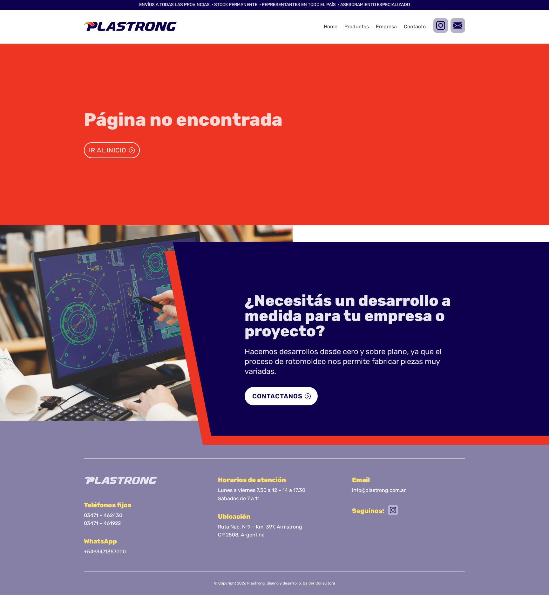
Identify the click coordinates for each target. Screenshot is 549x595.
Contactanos (277, 396)
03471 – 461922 (102, 523)
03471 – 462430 (103, 515)
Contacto (415, 27)
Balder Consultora (319, 583)
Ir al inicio (107, 150)
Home (330, 27)
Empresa (386, 27)
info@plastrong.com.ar (379, 490)
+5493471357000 (105, 552)
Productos (356, 27)
